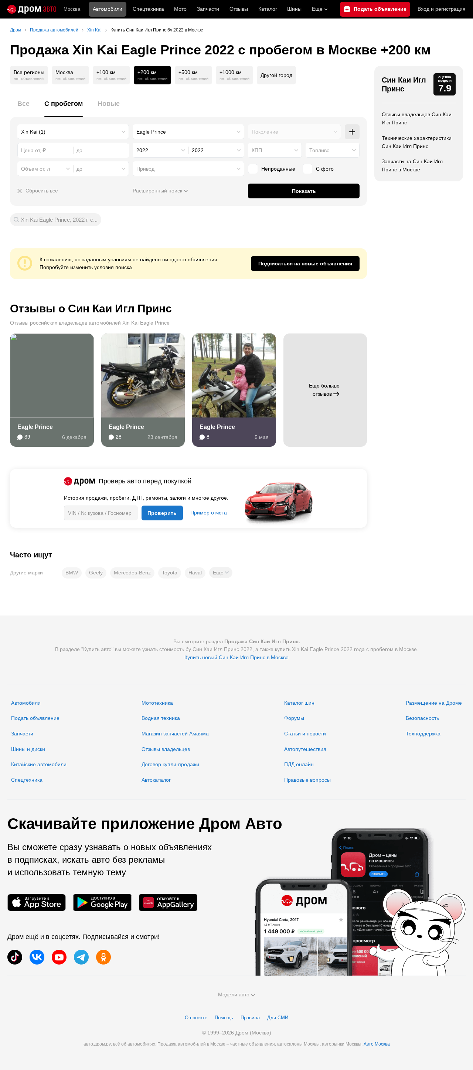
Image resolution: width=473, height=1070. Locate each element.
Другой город (276, 75)
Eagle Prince (35, 427)
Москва (72, 9)
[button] (220, 572)
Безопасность (422, 718)
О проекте (196, 1017)
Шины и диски (28, 749)
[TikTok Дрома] (14, 957)
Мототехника (157, 703)
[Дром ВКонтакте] (37, 957)
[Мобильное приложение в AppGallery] (168, 902)
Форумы (294, 718)
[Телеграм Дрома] (81, 957)
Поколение (265, 132)
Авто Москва (377, 1044)
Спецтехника (26, 780)
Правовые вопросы (307, 780)
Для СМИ (277, 1017)
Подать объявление (35, 718)
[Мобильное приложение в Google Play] (102, 902)
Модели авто (233, 994)
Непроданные (278, 169)
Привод (145, 169)
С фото (325, 169)
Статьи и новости (305, 734)
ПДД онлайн (299, 764)
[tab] (23, 108)
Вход (442, 9)
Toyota (169, 573)
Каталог (267, 9)
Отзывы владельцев (166, 749)
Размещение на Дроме (434, 703)
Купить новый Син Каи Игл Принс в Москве (236, 657)
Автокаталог (156, 780)
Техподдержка (423, 734)
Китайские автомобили (39, 764)
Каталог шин (299, 703)
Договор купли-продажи (170, 764)
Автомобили (107, 9)
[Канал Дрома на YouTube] (59, 957)
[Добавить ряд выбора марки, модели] (352, 131)
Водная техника (161, 718)
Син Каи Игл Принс (404, 84)
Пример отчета (208, 513)
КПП (257, 150)
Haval (195, 573)
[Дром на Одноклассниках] (103, 957)
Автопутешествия (305, 749)
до (79, 169)
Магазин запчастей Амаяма (175, 734)
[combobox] (73, 131)
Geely (96, 573)
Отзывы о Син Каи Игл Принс (91, 308)
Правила (250, 1017)
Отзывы (238, 9)
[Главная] (31, 9)
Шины (294, 9)
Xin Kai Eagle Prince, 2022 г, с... (59, 220)
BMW (71, 573)
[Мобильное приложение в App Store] (36, 902)
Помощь (224, 1017)
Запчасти (208, 9)
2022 (142, 150)
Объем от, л (35, 169)
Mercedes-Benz (132, 573)
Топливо (319, 150)
